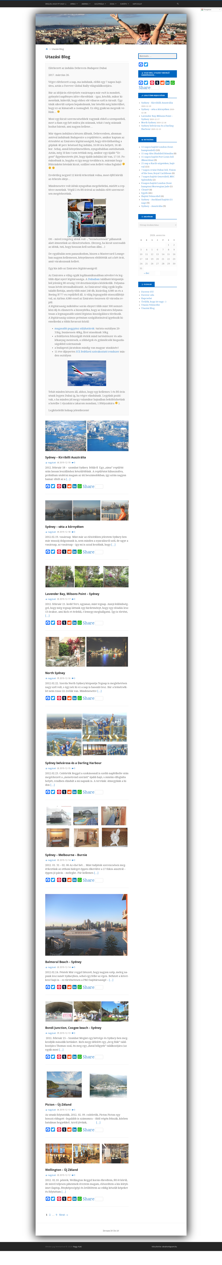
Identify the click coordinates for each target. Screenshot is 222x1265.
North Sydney (55, 673)
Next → (63, 1214)
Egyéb (144, 193)
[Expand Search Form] (177, 3)
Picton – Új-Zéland (58, 1105)
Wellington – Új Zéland (61, 1170)
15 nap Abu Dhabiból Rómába (157, 153)
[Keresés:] (158, 56)
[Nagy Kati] (111, 29)
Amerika (85, 4)
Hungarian (207, 10)
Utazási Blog (148, 308)
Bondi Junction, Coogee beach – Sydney (73, 1028)
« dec (146, 273)
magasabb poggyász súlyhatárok (74, 328)
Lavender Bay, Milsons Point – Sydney (72, 594)
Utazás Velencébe (150, 305)
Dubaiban (94, 279)
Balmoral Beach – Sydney (63, 962)
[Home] (46, 49)
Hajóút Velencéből (150, 196)
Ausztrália (99, 4)
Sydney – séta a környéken (64, 527)
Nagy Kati (77, 1246)
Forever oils (147, 295)
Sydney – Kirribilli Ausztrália (65, 457)
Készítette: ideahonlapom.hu (164, 1246)
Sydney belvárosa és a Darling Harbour (73, 763)
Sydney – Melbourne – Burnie (66, 855)
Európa (123, 4)
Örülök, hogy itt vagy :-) (55, 4)
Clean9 (145, 189)
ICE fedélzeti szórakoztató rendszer (97, 351)
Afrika (73, 4)
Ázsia (112, 4)
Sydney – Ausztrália (152, 206)
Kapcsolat (137, 4)
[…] (68, 479)
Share (88, 487)
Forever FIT (147, 291)
